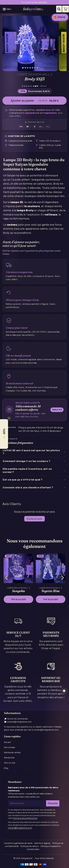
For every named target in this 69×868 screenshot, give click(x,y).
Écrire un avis (34, 518)
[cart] (65, 9)
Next (63, 577)
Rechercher (9, 757)
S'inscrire (53, 803)
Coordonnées (33, 849)
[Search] (59, 9)
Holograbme (26, 858)
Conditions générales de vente (18, 843)
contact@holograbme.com (19, 722)
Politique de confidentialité (25, 818)
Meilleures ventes (12, 752)
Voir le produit (18, 599)
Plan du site (9, 763)
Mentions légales (42, 843)
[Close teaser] (9, 418)
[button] (4, 434)
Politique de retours (29, 846)
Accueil (7, 742)
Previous (6, 577)
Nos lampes (9, 747)
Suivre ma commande (17, 718)
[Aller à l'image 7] (37, 68)
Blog (6, 768)
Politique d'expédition (51, 846)
